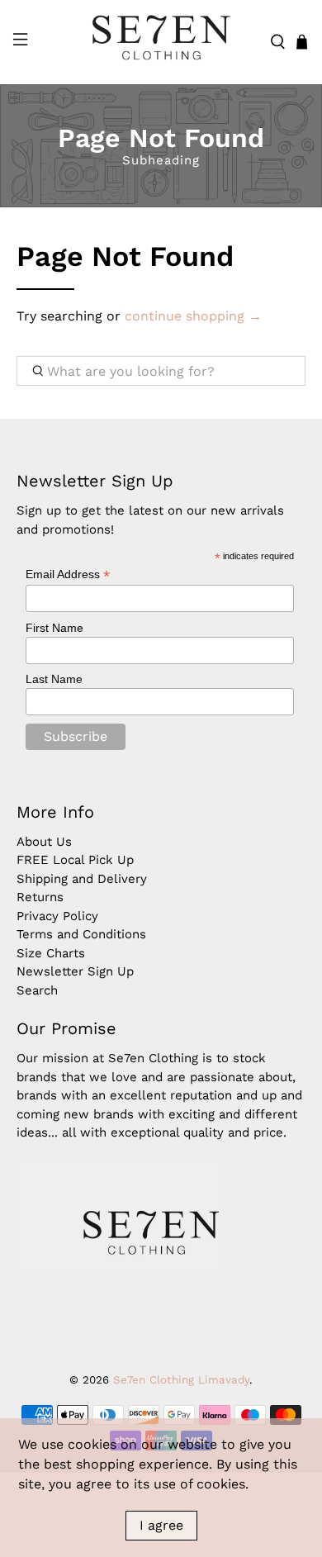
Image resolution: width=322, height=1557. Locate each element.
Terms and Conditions (81, 934)
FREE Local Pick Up (75, 859)
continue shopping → (193, 316)
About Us (44, 841)
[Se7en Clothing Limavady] (161, 42)
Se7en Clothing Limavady (181, 1380)
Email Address (68, 574)
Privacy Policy (57, 916)
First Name (54, 627)
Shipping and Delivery (82, 878)
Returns (40, 897)
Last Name (54, 679)
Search (37, 990)
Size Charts (51, 953)
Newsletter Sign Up (75, 971)
